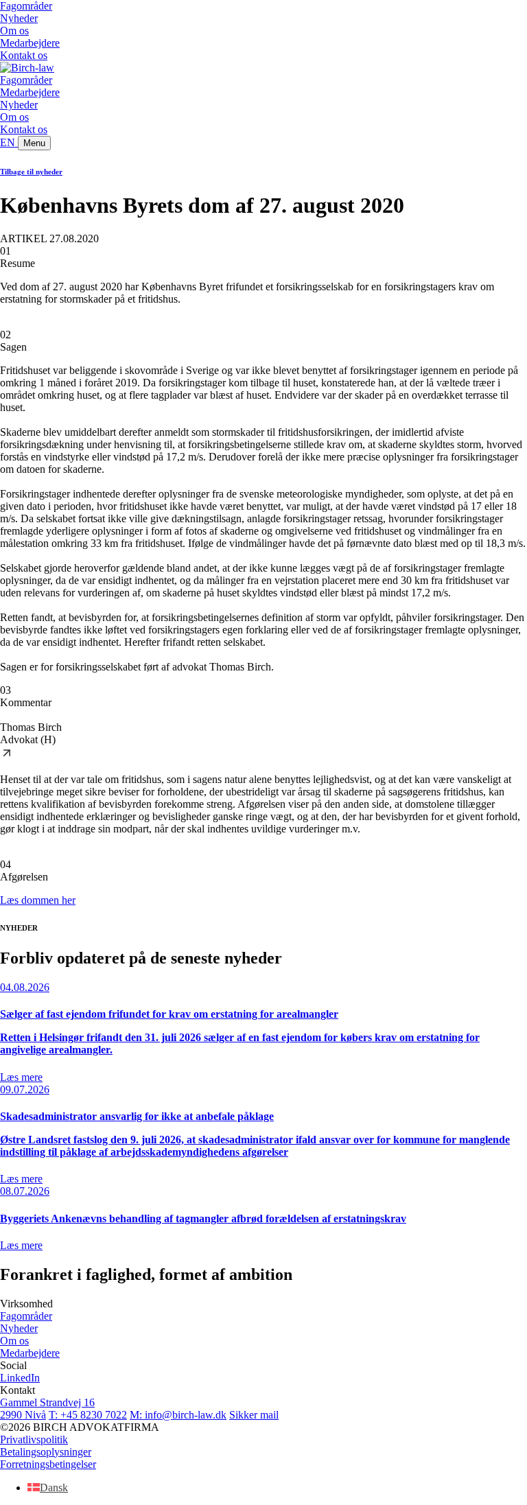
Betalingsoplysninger (45, 1452)
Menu (34, 143)
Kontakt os (23, 55)
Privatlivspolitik (34, 1439)
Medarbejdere (30, 43)
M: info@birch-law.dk (178, 1415)
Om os (14, 30)
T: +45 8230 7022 (88, 1415)
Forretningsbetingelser (48, 1464)
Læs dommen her (37, 900)
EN (9, 142)
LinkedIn (20, 1378)
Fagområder (26, 6)
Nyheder (19, 18)
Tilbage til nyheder (31, 171)
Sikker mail (254, 1415)
